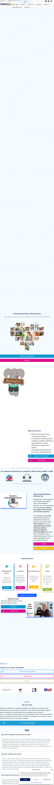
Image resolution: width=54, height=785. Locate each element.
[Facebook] (48, 1)
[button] (51, 769)
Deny (36, 779)
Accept (25, 779)
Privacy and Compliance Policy (36, 782)
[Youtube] (46, 1)
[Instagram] (51, 1)
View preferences (47, 779)
